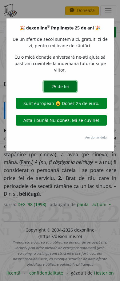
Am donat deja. (96, 137)
